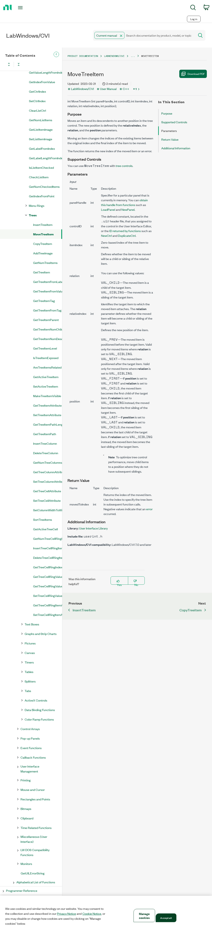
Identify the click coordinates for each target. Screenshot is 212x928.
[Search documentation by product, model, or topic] (200, 35)
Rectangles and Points (35, 799)
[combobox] (144, 35)
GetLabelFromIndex (42, 148)
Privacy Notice (66, 913)
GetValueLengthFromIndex (45, 72)
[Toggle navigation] (27, 8)
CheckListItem (38, 177)
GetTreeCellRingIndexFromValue (47, 567)
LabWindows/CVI (114, 56)
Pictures (30, 643)
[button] (121, 36)
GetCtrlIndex (37, 91)
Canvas (30, 652)
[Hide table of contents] (56, 54)
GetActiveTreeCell (45, 529)
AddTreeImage (43, 253)
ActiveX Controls (36, 700)
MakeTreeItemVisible (47, 396)
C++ (126, 88)
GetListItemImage (41, 129)
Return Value (169, 139)
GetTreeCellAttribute (47, 491)
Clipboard (26, 818)
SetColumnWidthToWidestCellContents (47, 510)
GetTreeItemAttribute (47, 405)
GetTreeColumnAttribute (47, 472)
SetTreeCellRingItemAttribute (47, 614)
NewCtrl (106, 235)
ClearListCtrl (37, 110)
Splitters (30, 681)
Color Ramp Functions (39, 719)
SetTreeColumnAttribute (47, 481)
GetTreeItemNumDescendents (47, 338)
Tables (29, 671)
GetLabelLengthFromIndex (45, 158)
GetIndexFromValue (42, 82)
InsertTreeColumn (45, 443)
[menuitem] (193, 8)
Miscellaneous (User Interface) (33, 839)
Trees (33, 215)
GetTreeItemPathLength (47, 424)
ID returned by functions (125, 231)
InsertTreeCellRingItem (47, 548)
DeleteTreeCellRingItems (47, 557)
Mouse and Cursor (32, 789)
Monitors (26, 863)
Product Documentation (82, 56)
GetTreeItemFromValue (47, 291)
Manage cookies (144, 915)
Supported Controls (174, 122)
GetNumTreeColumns (47, 462)
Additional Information (175, 148)
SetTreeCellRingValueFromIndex (47, 595)
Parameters (169, 130)
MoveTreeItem (43, 234)
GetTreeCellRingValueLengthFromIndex (47, 586)
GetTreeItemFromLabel (47, 281)
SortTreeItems (42, 519)
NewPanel (128, 209)
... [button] (133, 56)
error (149, 509)
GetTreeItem (41, 272)
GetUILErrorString (33, 873)
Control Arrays (30, 729)
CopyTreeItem (42, 243)
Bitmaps (25, 808)
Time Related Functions (36, 827)
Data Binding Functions (40, 710)
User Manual (108, 88)
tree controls (124, 165)
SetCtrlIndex (37, 101)
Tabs (28, 691)
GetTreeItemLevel (45, 348)
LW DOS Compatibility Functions (34, 852)
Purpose (166, 113)
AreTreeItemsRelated (47, 367)
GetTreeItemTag (44, 300)
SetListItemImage (40, 139)
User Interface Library (93, 528)
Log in (193, 19)
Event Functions (31, 748)
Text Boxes (32, 624)
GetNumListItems (40, 120)
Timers (29, 662)
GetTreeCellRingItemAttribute (47, 605)
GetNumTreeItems (45, 262)
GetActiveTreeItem (45, 377)
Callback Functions (33, 757)
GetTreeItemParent (46, 319)
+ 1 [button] (135, 89)
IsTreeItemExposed (45, 358)
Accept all (166, 918)
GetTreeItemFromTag (47, 310)
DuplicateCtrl (127, 235)
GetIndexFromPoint (41, 196)
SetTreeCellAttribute (47, 500)
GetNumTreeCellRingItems (47, 538)
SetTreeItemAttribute (47, 415)
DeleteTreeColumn (45, 453)
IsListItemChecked (41, 167)
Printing (25, 780)
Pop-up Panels (30, 738)
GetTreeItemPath (44, 434)
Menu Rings (36, 205)
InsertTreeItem (42, 224)
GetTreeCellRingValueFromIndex (47, 576)
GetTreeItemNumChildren (47, 329)
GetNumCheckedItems (44, 186)
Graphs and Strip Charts (41, 633)
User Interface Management (29, 768)
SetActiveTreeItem (45, 386)
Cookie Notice (91, 913)
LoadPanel (108, 209)
